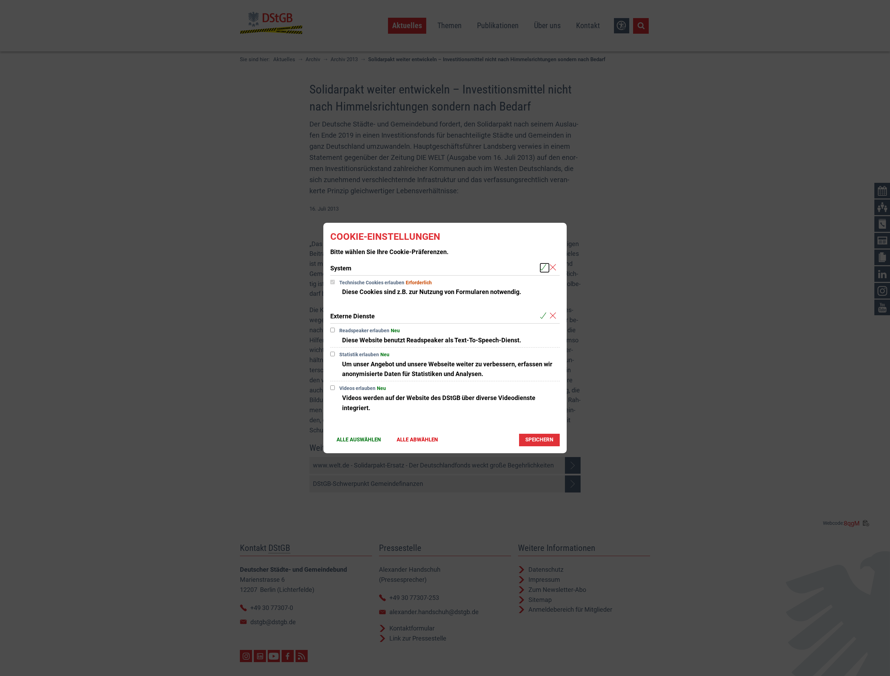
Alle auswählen (359, 440)
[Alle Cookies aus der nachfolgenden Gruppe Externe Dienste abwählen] (554, 315)
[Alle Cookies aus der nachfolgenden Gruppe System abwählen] (554, 267)
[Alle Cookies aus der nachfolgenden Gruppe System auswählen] (544, 267)
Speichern (539, 440)
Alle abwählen (417, 440)
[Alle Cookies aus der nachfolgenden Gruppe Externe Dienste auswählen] (544, 315)
